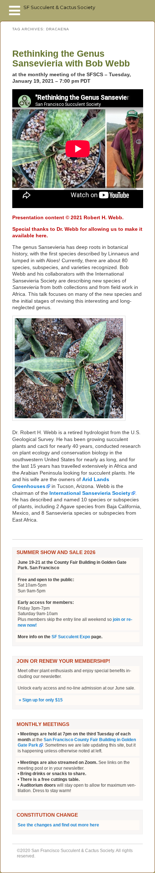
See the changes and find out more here (58, 824)
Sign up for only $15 (40, 700)
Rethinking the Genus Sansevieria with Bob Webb (71, 58)
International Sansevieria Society (89, 493)
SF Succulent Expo (71, 636)
